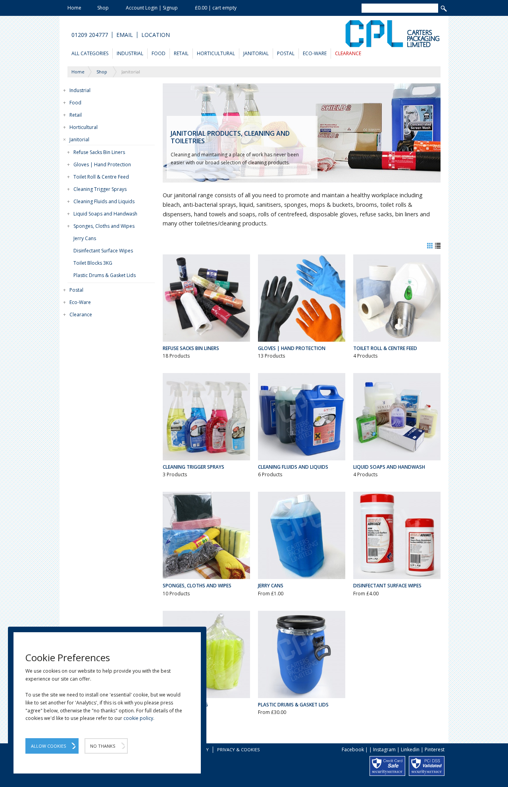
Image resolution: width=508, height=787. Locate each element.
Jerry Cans (84, 238)
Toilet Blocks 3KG (92, 263)
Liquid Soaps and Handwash (105, 213)
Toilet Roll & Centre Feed (101, 176)
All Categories (89, 53)
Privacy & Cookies (238, 749)
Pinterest (434, 749)
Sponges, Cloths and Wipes (104, 226)
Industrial (130, 53)
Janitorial (256, 53)
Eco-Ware (315, 53)
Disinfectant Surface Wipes (103, 250)
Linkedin (410, 749)
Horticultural (216, 53)
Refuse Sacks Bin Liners (99, 152)
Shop (103, 7)
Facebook (353, 749)
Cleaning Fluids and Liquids (104, 201)
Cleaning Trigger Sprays (100, 189)
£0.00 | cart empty (216, 7)
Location (155, 35)
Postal (285, 53)
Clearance (348, 53)
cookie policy (138, 718)
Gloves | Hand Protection (102, 164)
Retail (181, 53)
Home (74, 7)
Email (124, 35)
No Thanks (102, 746)
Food (158, 53)
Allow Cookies (48, 746)
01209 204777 (89, 35)
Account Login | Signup (152, 7)
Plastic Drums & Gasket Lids (104, 275)
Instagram (384, 749)
